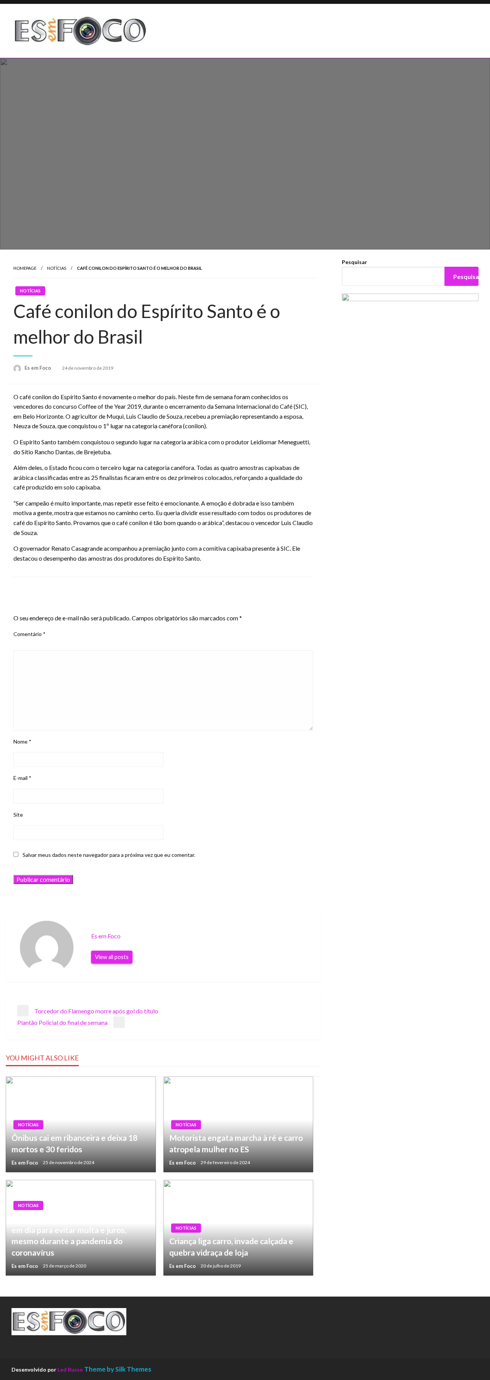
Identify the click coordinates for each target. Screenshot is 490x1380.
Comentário (29, 634)
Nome (22, 741)
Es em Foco (38, 368)
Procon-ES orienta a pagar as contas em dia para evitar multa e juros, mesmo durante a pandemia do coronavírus (75, 1235)
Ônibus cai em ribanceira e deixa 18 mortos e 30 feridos (74, 1143)
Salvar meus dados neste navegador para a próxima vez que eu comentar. (109, 854)
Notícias (56, 268)
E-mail (22, 778)
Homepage (24, 268)
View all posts (112, 957)
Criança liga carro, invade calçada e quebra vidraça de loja (231, 1246)
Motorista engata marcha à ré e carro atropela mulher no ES (236, 1143)
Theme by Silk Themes (117, 1369)
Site (18, 814)
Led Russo (70, 1369)
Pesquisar (354, 262)
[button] (183, 31)
